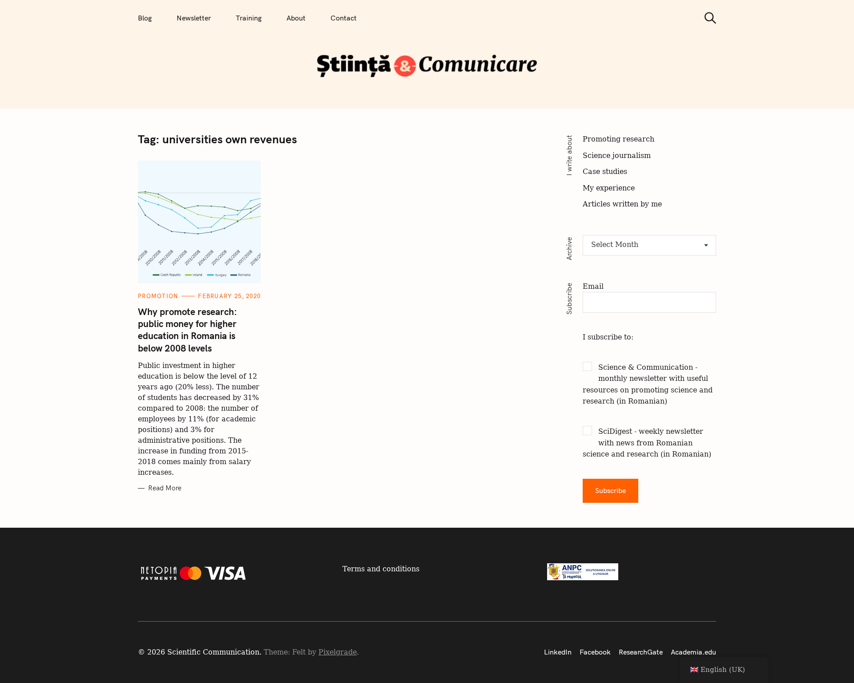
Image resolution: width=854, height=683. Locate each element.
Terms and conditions (380, 569)
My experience (609, 188)
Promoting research (618, 139)
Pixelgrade (337, 652)
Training (249, 17)
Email (593, 286)
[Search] (707, 18)
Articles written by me (622, 204)
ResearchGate (641, 651)
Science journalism (617, 155)
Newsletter (194, 17)
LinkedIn (558, 651)
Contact (343, 17)
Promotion (158, 295)
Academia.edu (693, 651)
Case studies (605, 171)
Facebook (595, 651)
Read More (164, 488)
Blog (145, 17)
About (296, 17)
